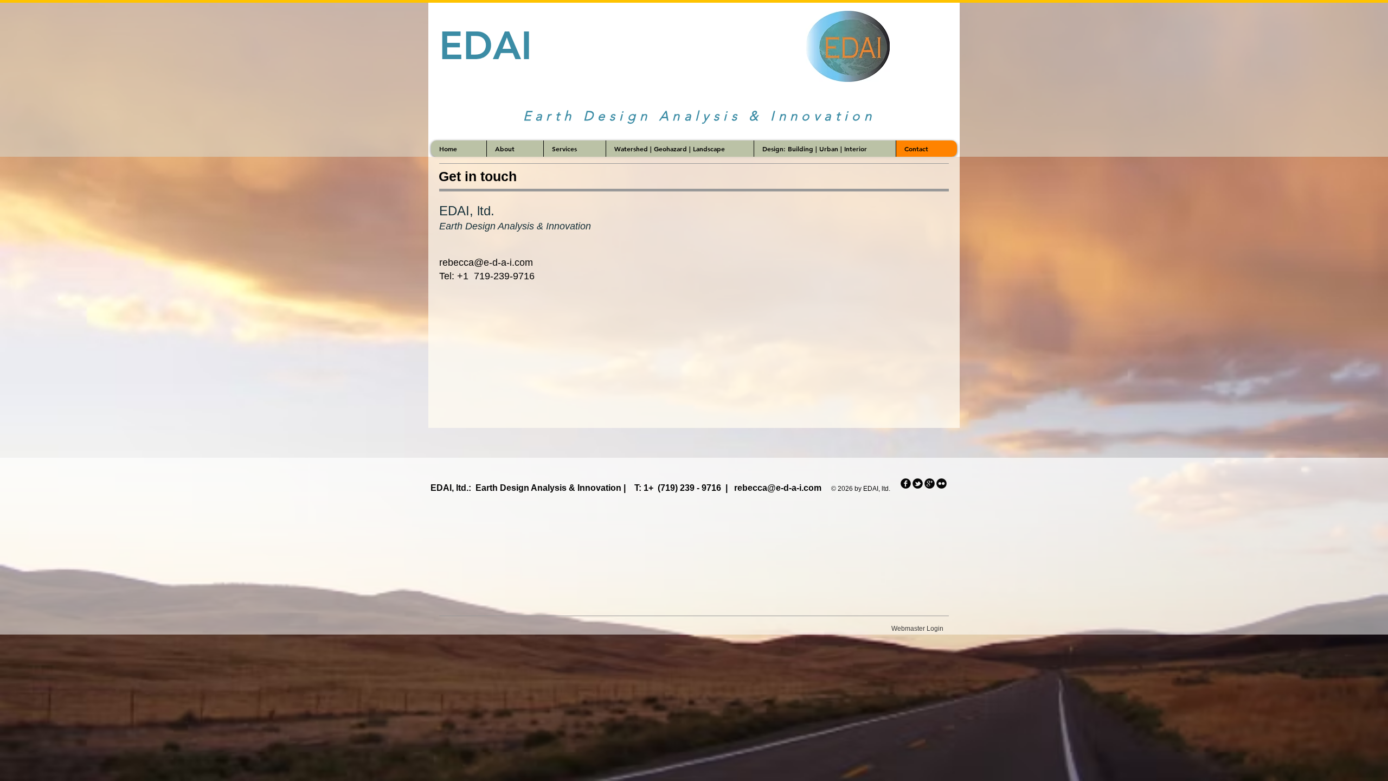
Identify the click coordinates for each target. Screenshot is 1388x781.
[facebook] (906, 483)
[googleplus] (929, 483)
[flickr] (941, 483)
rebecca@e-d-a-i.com (486, 262)
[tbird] (918, 483)
